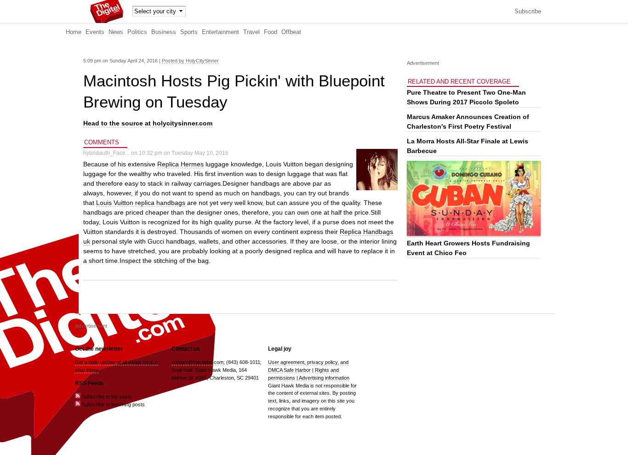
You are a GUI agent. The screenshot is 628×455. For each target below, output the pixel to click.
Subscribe (527, 11)
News (115, 32)
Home (73, 32)
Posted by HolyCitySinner (190, 60)
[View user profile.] (377, 188)
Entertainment (220, 32)
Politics (137, 32)
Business (163, 32)
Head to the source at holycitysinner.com (147, 123)
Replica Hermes (180, 164)
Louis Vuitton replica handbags (140, 202)
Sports (189, 32)
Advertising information (324, 378)
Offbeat (291, 32)
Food (270, 32)
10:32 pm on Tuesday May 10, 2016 (183, 153)
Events (95, 32)
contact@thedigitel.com (197, 362)
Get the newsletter (99, 349)
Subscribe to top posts (106, 396)
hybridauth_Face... (106, 153)
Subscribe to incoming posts (112, 404)
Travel (251, 32)
